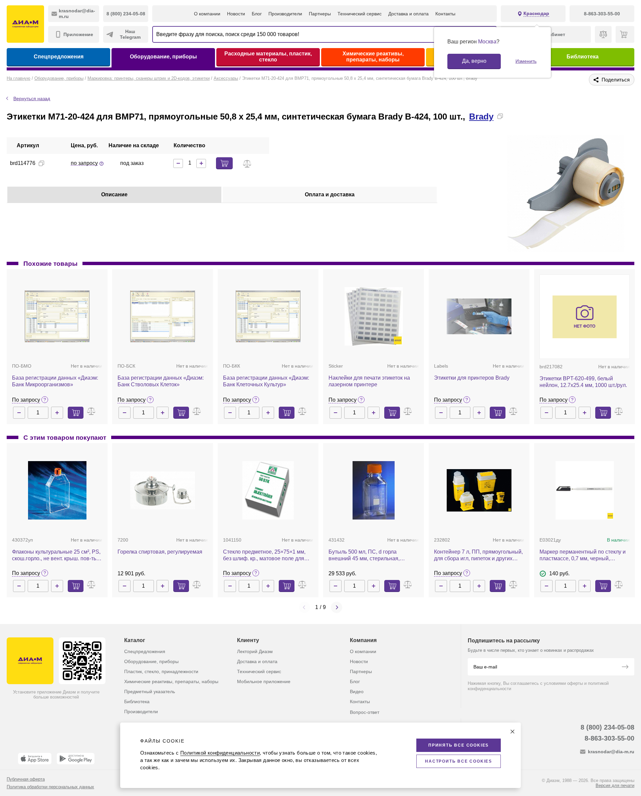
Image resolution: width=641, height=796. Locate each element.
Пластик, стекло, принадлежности (161, 671)
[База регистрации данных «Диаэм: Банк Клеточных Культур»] (268, 316)
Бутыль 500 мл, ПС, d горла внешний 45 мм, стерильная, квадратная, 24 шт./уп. (364, 555)
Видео (357, 691)
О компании (207, 13)
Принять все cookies (458, 745)
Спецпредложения (58, 56)
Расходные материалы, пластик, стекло (268, 56)
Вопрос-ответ (364, 712)
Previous (304, 607)
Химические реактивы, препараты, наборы (373, 56)
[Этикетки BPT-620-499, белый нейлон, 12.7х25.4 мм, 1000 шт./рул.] (585, 316)
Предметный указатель (149, 691)
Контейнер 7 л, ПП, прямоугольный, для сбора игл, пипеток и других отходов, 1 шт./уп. (478, 555)
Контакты (445, 13)
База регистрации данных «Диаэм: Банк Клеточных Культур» (266, 381)
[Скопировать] (500, 116)
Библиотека (583, 56)
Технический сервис (360, 13)
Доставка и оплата (408, 13)
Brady (481, 117)
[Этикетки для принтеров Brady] (479, 316)
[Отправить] (625, 667)
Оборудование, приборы (163, 56)
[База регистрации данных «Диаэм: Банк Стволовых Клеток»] (162, 316)
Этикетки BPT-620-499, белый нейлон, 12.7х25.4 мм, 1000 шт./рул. (583, 382)
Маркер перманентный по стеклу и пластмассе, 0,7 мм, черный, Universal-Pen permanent (583, 555)
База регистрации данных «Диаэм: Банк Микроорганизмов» (55, 381)
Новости (236, 13)
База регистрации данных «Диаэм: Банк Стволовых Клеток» (161, 381)
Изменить (526, 61)
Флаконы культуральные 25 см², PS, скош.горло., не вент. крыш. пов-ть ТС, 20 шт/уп (56, 555)
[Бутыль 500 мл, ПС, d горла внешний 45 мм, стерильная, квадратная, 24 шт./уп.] (374, 490)
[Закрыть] (512, 732)
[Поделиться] (511, 116)
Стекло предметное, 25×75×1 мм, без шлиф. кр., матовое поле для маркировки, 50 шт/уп (264, 555)
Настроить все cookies (458, 761)
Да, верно (474, 61)
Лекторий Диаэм (255, 651)
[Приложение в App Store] (34, 758)
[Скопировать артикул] (41, 163)
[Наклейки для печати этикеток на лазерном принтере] (374, 316)
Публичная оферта (26, 779)
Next (336, 607)
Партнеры (320, 13)
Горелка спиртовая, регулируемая (160, 552)
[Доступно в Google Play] (75, 758)
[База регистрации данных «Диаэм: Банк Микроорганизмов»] (57, 316)
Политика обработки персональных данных (50, 786)
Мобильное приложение (263, 681)
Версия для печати (615, 785)
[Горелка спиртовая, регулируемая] (162, 490)
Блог (257, 13)
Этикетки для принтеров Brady (471, 378)
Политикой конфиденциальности (220, 753)
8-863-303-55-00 (609, 738)
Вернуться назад (31, 98)
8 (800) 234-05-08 (607, 727)
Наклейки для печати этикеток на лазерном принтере (369, 381)
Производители (285, 13)
